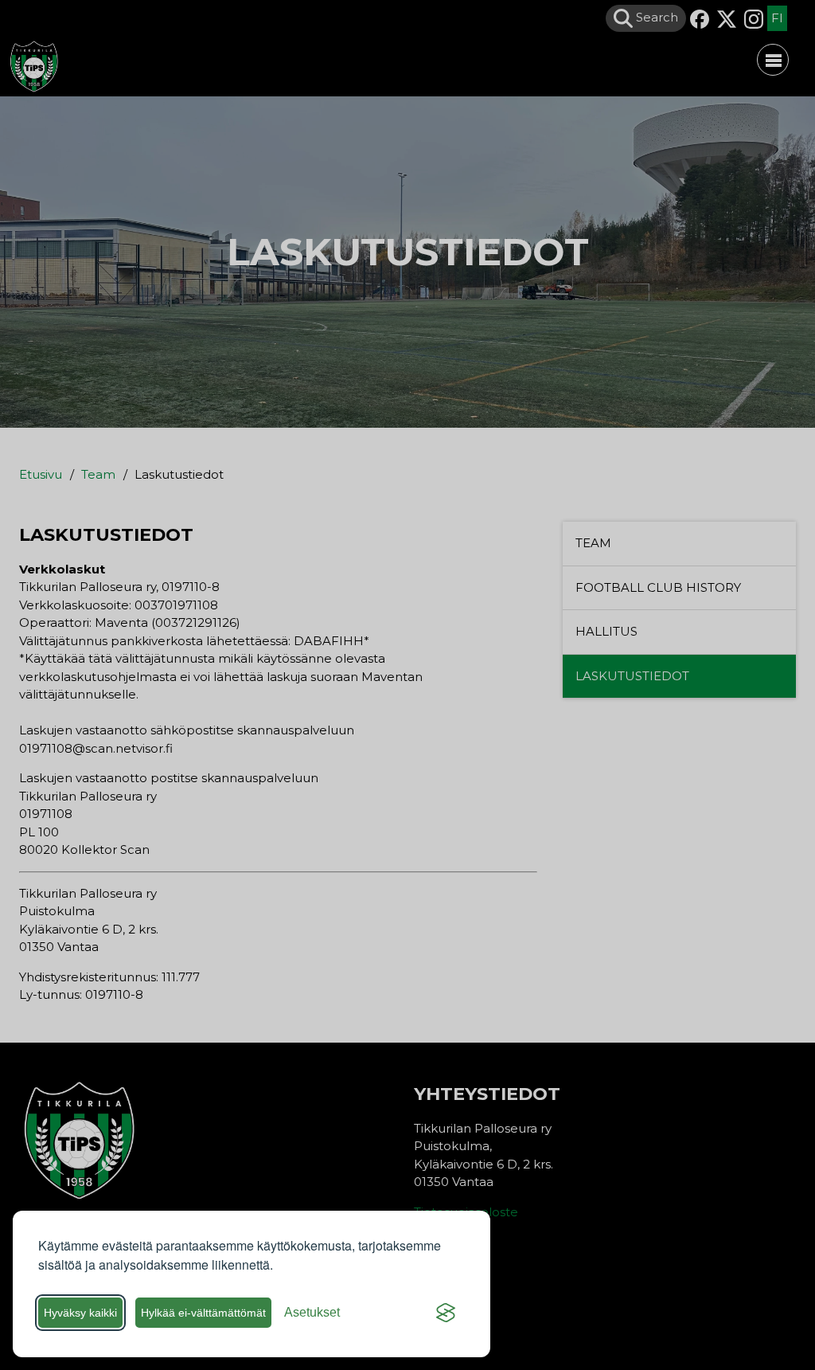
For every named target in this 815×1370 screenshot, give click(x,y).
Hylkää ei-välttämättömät (203, 1312)
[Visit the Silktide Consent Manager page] (446, 1313)
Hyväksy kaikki (80, 1312)
